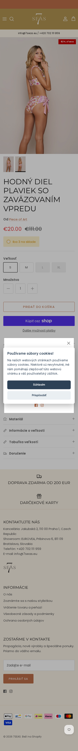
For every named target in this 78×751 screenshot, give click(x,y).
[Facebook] (36, 405)
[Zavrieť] (68, 343)
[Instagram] (42, 405)
